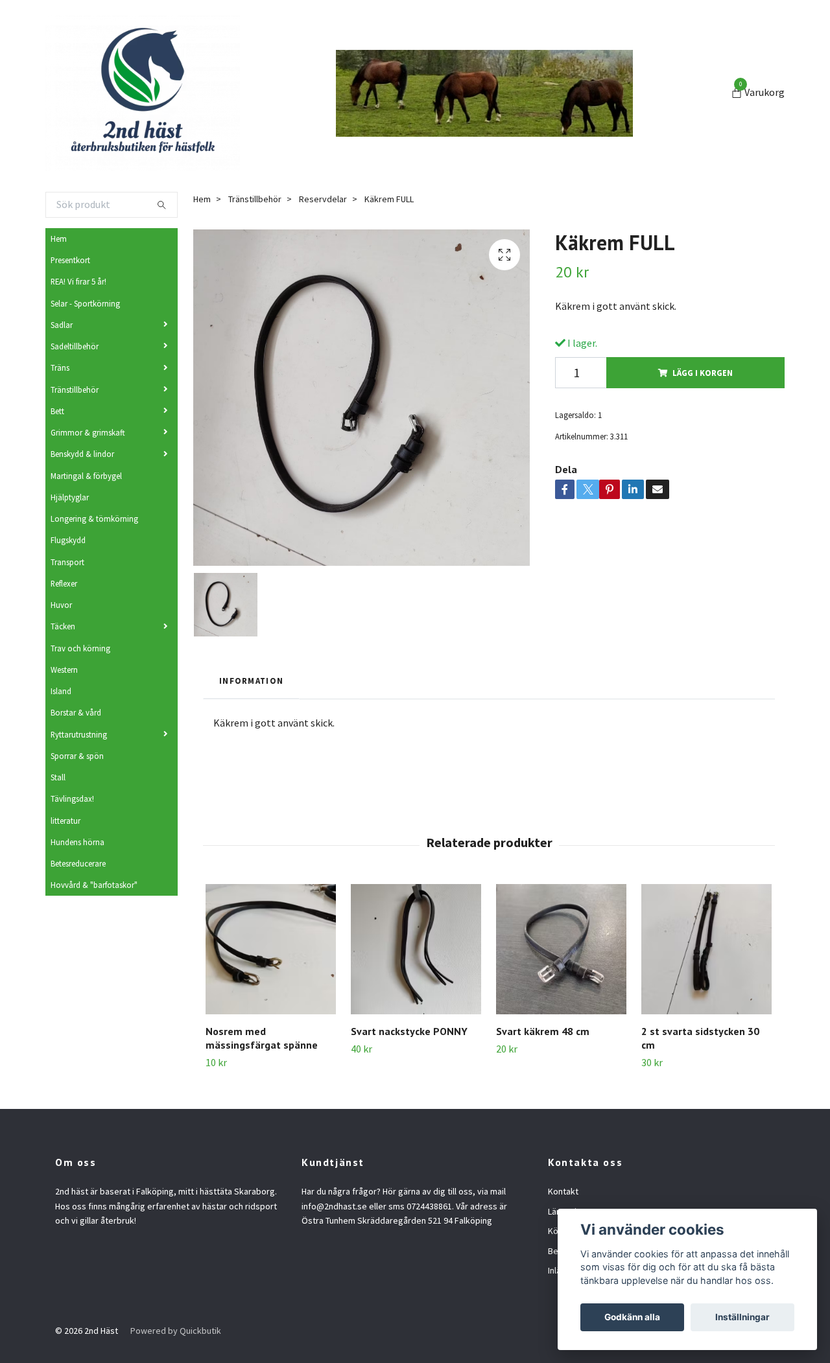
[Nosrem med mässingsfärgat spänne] (271, 949)
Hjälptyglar (70, 497)
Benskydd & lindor (82, 454)
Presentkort (70, 260)
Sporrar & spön (77, 756)
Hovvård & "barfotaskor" (94, 885)
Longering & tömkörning (94, 518)
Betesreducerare (78, 863)
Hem (59, 238)
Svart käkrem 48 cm (542, 1031)
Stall (58, 777)
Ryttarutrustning (79, 734)
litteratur (65, 820)
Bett (57, 411)
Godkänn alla (632, 1317)
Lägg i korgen (702, 372)
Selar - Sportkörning (85, 303)
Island (61, 691)
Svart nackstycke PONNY (409, 1031)
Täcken (63, 626)
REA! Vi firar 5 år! (78, 281)
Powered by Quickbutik (175, 1330)
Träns (60, 367)
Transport (67, 562)
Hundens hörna (77, 842)
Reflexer (64, 583)
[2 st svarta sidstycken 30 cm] (706, 949)
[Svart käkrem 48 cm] (561, 949)
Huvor (61, 605)
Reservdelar (323, 199)
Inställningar (742, 1317)
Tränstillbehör (75, 389)
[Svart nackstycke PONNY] (416, 949)
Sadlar (62, 325)
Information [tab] (251, 680)
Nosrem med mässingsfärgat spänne (262, 1038)
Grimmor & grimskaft (88, 432)
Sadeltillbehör (75, 346)
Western (64, 669)
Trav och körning (80, 648)
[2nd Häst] (142, 93)
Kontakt (563, 1191)
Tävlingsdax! (72, 798)
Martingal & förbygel (86, 476)
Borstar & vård (76, 712)
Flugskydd (68, 540)
